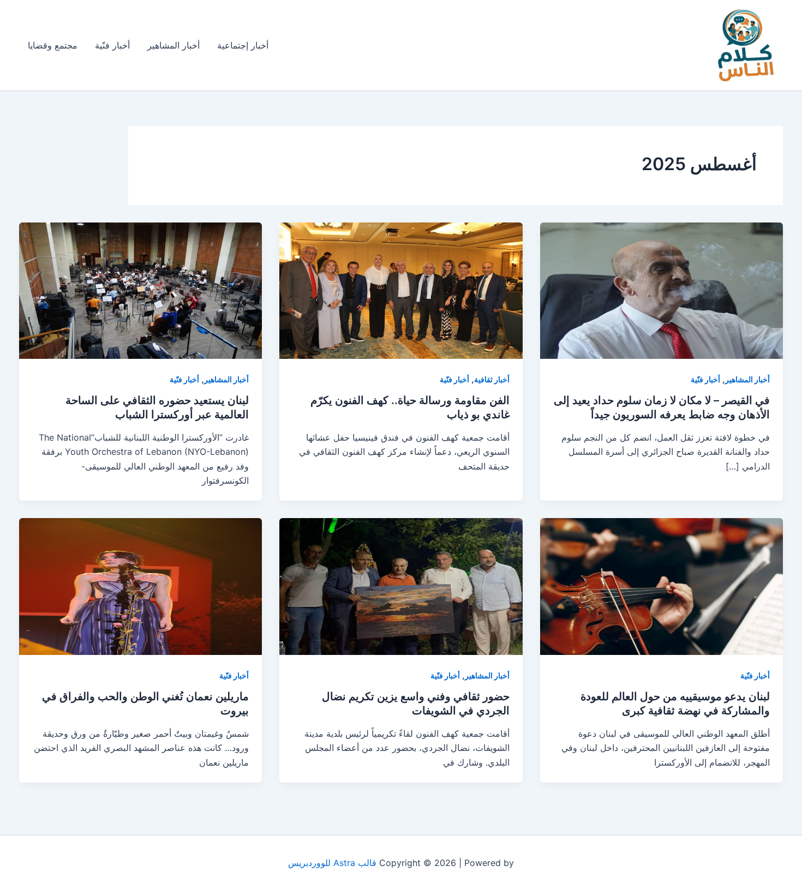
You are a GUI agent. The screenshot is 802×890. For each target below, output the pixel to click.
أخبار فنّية (112, 45)
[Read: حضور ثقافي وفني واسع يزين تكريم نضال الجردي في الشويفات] (400, 585)
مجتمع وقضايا (52, 45)
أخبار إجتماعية (242, 45)
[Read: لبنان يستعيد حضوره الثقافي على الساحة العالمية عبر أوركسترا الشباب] (140, 289)
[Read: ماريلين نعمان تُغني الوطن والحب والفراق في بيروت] (140, 585)
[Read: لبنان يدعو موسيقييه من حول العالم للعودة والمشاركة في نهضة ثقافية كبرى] (661, 585)
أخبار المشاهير (173, 45)
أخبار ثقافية (492, 379)
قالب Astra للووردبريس (332, 862)
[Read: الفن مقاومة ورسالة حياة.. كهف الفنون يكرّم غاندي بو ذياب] (400, 289)
